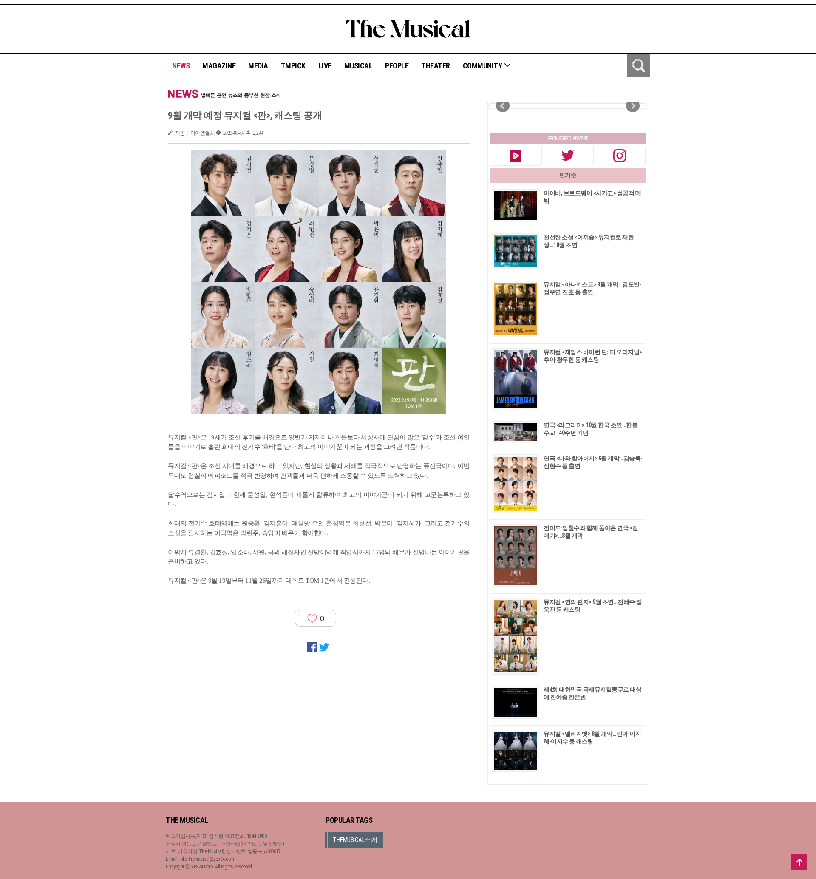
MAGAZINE (218, 65)
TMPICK (293, 65)
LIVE (325, 65)
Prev (503, 106)
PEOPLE (396, 65)
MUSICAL (358, 65)
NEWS (181, 65)
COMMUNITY (483, 65)
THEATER (435, 65)
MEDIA (258, 65)
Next (633, 106)
